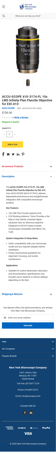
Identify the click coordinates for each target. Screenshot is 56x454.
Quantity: (6, 128)
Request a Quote (10, 122)
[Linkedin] (18, 154)
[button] (20, 117)
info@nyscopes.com (31, 396)
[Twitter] (13, 154)
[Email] (8, 154)
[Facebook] (3, 154)
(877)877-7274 (32, 383)
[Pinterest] (23, 154)
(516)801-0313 (31, 390)
